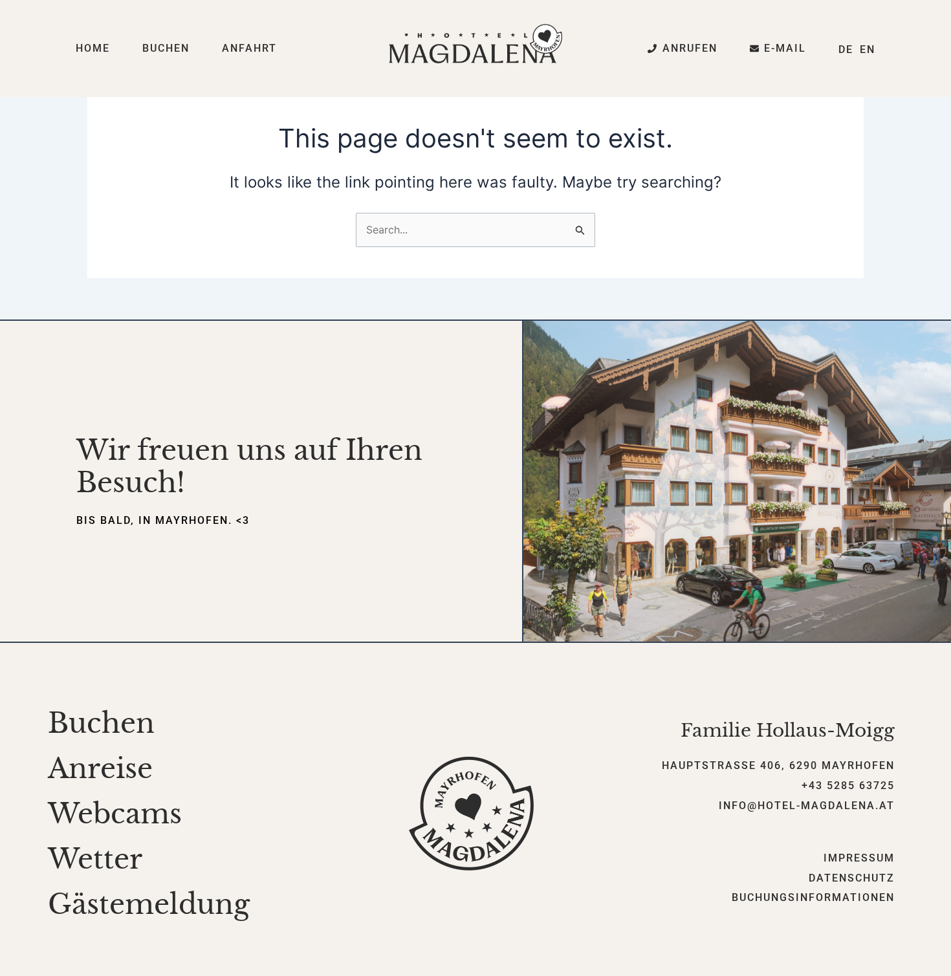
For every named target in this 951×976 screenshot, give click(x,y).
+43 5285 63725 (848, 785)
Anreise (100, 768)
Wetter (95, 859)
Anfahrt (249, 48)
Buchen (166, 48)
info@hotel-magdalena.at (807, 805)
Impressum (859, 858)
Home (93, 48)
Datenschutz (852, 878)
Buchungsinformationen (813, 897)
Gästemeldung (149, 904)
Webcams (115, 813)
